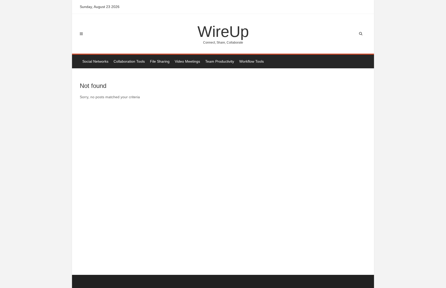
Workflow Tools (251, 61)
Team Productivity (219, 61)
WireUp (223, 33)
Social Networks (95, 61)
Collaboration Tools (129, 61)
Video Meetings (187, 61)
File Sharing (160, 61)
